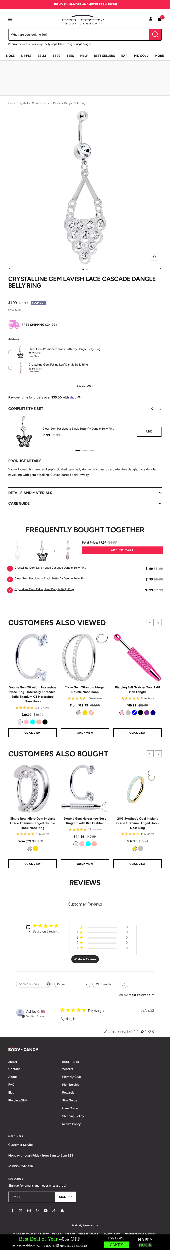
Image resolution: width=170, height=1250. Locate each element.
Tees (70, 56)
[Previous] (10, 269)
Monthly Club (71, 1077)
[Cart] (160, 19)
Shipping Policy (73, 1116)
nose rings (37, 44)
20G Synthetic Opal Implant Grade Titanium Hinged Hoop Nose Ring (137, 823)
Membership (71, 1084)
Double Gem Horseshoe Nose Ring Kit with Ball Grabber (85, 821)
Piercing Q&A (17, 1100)
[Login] (151, 19)
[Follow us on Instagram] (29, 1210)
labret (62, 44)
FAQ (11, 1084)
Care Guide (70, 1108)
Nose (10, 56)
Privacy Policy (111, 1233)
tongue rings (74, 44)
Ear (124, 56)
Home (12, 103)
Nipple (26, 56)
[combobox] (72, 984)
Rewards (68, 1092)
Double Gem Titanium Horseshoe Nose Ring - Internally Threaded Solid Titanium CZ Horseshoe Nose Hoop (32, 694)
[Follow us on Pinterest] (37, 1210)
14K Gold (141, 56)
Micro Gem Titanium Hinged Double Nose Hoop (85, 690)
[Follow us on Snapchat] (62, 1210)
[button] (150, 622)
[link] (20, 721)
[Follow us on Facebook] (12, 1210)
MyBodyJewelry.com (85, 1225)
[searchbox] (30, 984)
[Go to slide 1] (83, 269)
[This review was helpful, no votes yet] (142, 1031)
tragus (87, 44)
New (84, 56)
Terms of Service (88, 1233)
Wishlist (67, 1069)
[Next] (160, 269)
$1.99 (56, 56)
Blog (11, 1092)
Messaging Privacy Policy (140, 1233)
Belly (42, 56)
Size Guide (69, 1100)
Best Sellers (104, 56)
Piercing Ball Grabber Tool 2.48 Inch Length (137, 690)
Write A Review (85, 959)
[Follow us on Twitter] (21, 1210)
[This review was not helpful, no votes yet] (149, 1031)
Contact (14, 1069)
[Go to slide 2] (86, 269)
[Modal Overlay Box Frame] (85, 1242)
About (12, 1077)
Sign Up (65, 1197)
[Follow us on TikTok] (54, 1210)
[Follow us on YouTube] (45, 1210)
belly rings (51, 44)
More (159, 56)
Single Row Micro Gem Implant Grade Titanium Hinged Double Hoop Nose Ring (32, 823)
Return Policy (71, 1124)
